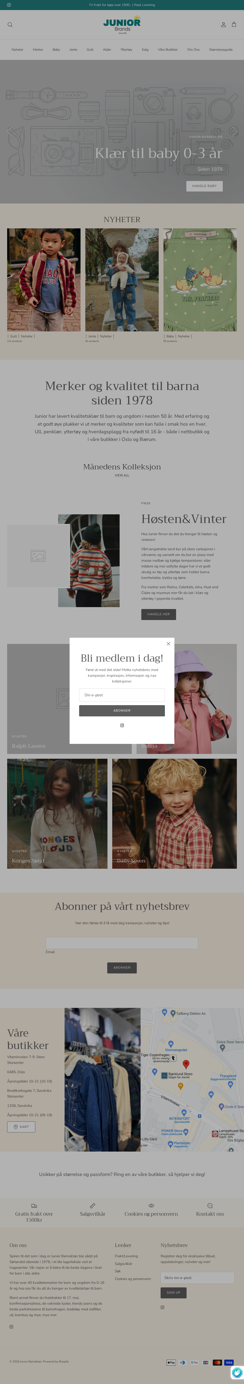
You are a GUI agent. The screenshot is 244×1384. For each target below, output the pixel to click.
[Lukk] (168, 643)
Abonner (122, 710)
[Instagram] (122, 725)
